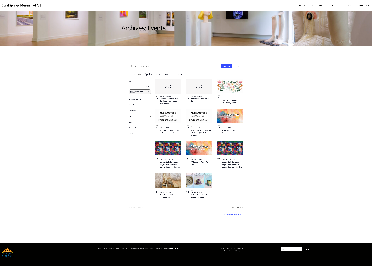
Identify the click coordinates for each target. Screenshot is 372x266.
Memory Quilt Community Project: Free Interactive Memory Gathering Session (170, 164)
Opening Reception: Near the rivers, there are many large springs (169, 101)
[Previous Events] (130, 74)
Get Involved (364, 5)
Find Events (227, 66)
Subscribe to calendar (231, 214)
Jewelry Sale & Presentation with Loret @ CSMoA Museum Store (201, 132)
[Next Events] (134, 74)
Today (139, 74)
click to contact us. (175, 248)
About (301, 5)
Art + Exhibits (317, 5)
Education (334, 5)
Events (348, 5)
